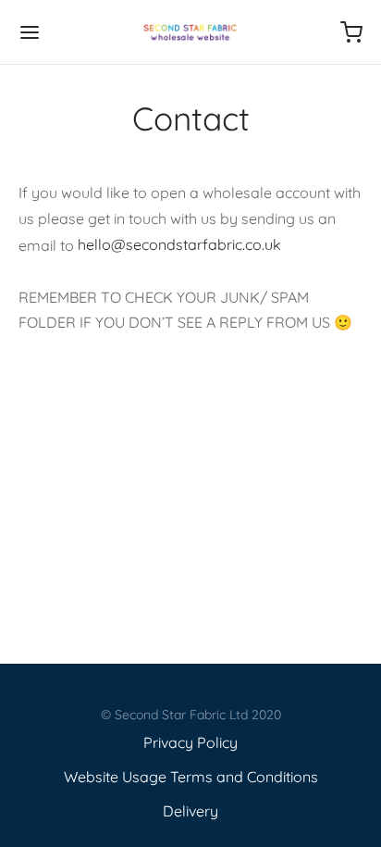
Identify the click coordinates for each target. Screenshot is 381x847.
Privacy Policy (190, 742)
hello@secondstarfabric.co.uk (179, 244)
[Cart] (351, 32)
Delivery (190, 811)
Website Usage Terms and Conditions (191, 776)
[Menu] (29, 32)
